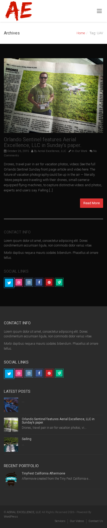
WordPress (11, 516)
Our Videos (77, 521)
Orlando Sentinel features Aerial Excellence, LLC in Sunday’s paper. (42, 142)
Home (81, 33)
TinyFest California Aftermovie (43, 473)
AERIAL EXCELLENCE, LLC (24, 512)
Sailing (26, 439)
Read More (91, 203)
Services (60, 521)
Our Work (81, 151)
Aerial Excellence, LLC (52, 151)
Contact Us (96, 521)
